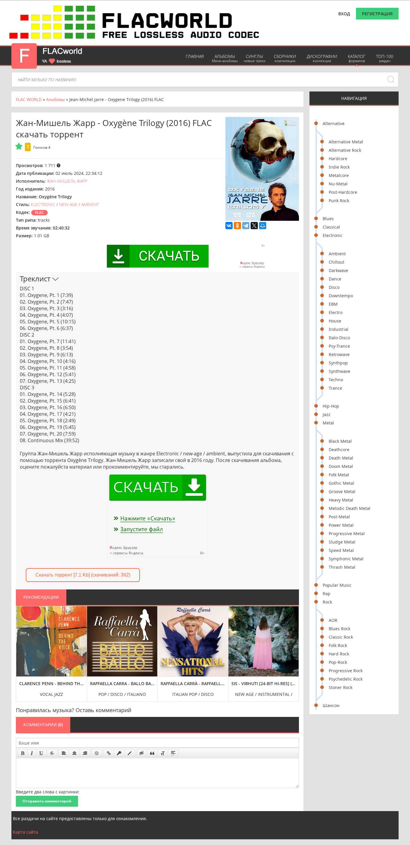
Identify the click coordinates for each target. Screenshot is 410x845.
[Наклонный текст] (31, 753)
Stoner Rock (340, 687)
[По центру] (74, 753)
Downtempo (341, 295)
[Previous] (22, 649)
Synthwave (339, 371)
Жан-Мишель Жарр (67, 181)
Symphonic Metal (346, 559)
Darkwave (338, 270)
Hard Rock (339, 654)
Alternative (334, 123)
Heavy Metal (341, 500)
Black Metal (340, 441)
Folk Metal (339, 475)
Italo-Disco (339, 337)
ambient (90, 204)
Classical (331, 227)
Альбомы (225, 58)
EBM (333, 304)
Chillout (336, 262)
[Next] (293, 649)
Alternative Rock (345, 150)
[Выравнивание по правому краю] (85, 753)
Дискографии (322, 58)
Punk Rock (339, 200)
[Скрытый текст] (141, 753)
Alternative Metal (346, 142)
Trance (335, 388)
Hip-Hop (331, 406)
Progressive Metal (347, 533)
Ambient (337, 253)
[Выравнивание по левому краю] (64, 753)
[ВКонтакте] (229, 225)
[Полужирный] (23, 753)
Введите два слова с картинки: (48, 792)
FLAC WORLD (29, 99)
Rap (326, 593)
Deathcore (339, 449)
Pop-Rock (338, 662)
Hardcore (338, 158)
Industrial (338, 329)
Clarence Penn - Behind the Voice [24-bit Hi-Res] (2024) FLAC (51, 683)
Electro (335, 312)
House (335, 321)
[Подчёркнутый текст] (41, 753)
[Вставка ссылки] (109, 753)
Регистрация (377, 13)
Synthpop (338, 363)
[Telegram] (245, 225)
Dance (335, 279)
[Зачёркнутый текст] (52, 753)
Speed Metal (341, 550)
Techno (336, 379)
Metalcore (339, 175)
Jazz (326, 414)
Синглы (254, 58)
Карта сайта (25, 832)
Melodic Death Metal (349, 508)
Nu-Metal (338, 184)
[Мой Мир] (262, 225)
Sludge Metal (342, 542)
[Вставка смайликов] (97, 753)
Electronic (332, 235)
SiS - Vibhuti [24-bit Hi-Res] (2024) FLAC (263, 683)
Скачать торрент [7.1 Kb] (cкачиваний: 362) (82, 574)
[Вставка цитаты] (152, 753)
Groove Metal (342, 491)
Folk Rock (338, 645)
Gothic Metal (341, 483)
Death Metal (341, 458)
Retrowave (339, 354)
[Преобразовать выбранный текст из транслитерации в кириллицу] (162, 753)
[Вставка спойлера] (173, 753)
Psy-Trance (339, 346)
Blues (328, 218)
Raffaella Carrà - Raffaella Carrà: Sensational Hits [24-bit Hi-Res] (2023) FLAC (193, 683)
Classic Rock (341, 637)
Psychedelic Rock (346, 679)
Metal (328, 423)
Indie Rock (339, 167)
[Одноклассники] (237, 225)
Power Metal (341, 525)
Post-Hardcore (343, 192)
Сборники (285, 58)
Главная (195, 56)
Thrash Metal (342, 567)
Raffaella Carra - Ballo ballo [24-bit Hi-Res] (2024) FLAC (122, 683)
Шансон (331, 705)
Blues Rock (339, 628)
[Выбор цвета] (129, 753)
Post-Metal (339, 517)
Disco (334, 287)
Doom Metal (341, 466)
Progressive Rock (346, 670)
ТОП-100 (384, 58)
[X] (254, 225)
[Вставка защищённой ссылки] (119, 753)
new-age (68, 204)
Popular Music (337, 585)
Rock (327, 602)
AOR (333, 620)
